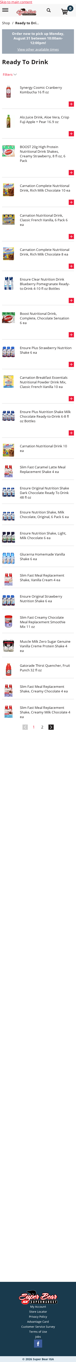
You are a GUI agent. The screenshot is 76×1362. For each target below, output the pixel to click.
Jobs (38, 1336)
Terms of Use (38, 1331)
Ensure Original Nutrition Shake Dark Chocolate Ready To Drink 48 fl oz (44, 493)
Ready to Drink (28, 23)
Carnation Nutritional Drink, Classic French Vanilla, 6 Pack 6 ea (44, 220)
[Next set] (51, 727)
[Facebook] (38, 1344)
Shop (6, 23)
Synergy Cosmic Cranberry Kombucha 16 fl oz (41, 89)
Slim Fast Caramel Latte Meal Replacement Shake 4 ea (42, 469)
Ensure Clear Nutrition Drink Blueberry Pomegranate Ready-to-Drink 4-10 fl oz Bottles (45, 284)
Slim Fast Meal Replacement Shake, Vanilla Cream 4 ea (42, 577)
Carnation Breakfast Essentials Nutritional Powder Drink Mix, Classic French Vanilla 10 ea (43, 382)
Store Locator (38, 1311)
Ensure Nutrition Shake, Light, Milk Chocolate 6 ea (43, 535)
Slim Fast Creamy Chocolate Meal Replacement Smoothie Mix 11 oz (42, 622)
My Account (38, 1306)
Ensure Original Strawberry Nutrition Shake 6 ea (41, 598)
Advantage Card (38, 1321)
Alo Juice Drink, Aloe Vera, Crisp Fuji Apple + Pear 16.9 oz (44, 119)
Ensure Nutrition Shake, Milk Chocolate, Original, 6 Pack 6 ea (44, 514)
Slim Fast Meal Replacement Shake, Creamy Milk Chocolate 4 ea (45, 712)
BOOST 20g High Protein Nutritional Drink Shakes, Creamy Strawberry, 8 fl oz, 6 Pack (42, 153)
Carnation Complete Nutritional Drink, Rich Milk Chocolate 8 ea (44, 252)
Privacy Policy (38, 1316)
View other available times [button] (38, 49)
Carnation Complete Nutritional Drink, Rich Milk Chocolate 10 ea (45, 188)
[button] (71, 104)
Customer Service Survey (38, 1326)
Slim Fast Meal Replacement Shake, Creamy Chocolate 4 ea (44, 688)
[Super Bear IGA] (26, 9)
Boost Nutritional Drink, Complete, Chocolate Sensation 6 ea (44, 318)
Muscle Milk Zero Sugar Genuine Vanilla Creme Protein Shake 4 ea (45, 646)
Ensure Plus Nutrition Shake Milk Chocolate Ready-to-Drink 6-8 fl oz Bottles (45, 416)
